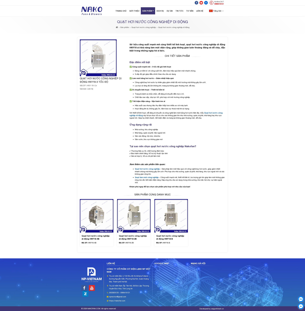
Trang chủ (120, 11)
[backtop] (301, 125)
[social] (196, 3)
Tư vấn (189, 11)
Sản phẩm (147, 11)
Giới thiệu (134, 11)
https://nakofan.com (117, 301)
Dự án (170, 11)
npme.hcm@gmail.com (117, 297)
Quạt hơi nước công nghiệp (143, 27)
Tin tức (179, 11)
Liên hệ (199, 11)
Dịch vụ (160, 11)
